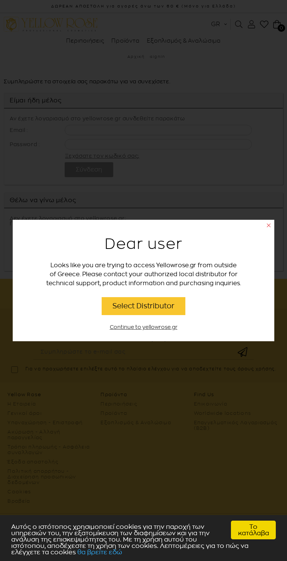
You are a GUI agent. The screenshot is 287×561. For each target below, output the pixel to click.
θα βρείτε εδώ (99, 552)
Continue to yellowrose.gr (144, 327)
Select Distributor (143, 305)
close (268, 225)
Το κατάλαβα (253, 530)
